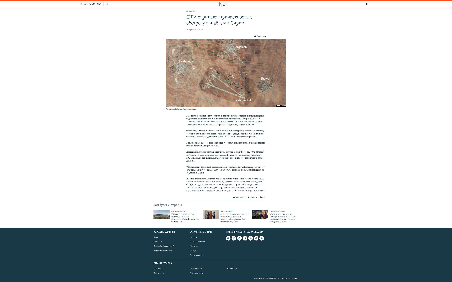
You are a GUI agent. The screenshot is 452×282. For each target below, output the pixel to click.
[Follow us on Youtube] (228, 238)
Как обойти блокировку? (163, 246)
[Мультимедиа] (366, 4)
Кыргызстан (158, 273)
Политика (194, 246)
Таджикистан (196, 269)
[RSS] (261, 238)
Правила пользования (162, 251)
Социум (193, 251)
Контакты (157, 242)
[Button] (260, 36)
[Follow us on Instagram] (234, 238)
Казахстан (157, 269)
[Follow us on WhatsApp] (250, 238)
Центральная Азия (179, 212)
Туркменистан (196, 273)
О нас (155, 237)
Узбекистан (232, 269)
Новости (190, 12)
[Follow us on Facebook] (239, 238)
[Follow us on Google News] (256, 238)
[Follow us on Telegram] (245, 238)
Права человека (227, 212)
